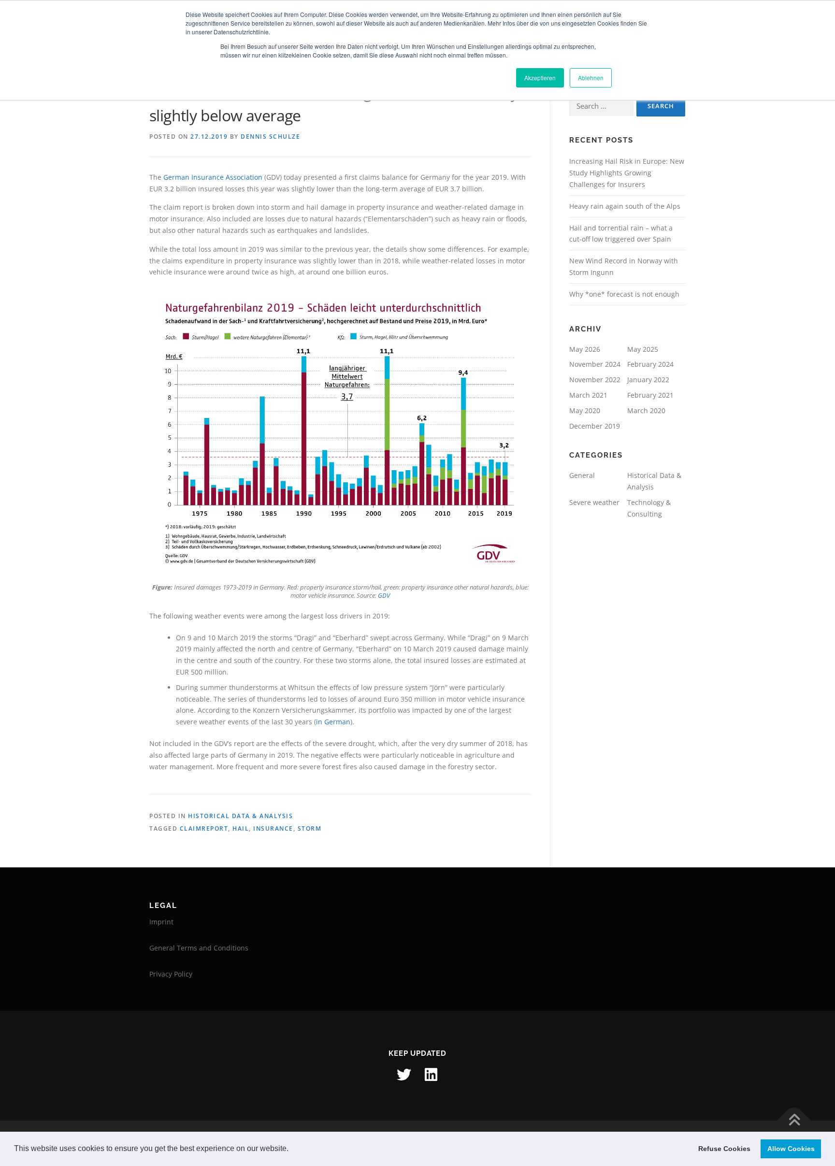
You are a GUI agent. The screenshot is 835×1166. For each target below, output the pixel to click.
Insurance (273, 828)
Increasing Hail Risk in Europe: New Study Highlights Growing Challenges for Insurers (626, 173)
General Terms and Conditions (198, 947)
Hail (240, 828)
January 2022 (648, 379)
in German (333, 721)
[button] (291, 1149)
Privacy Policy (170, 974)
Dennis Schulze (270, 136)
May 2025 (642, 349)
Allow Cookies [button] (791, 1148)
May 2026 (584, 349)
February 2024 (650, 364)
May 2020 (584, 410)
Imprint (161, 921)
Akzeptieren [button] (540, 77)
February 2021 (650, 395)
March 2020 (646, 410)
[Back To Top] (794, 1121)
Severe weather (594, 502)
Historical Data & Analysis (240, 816)
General (582, 475)
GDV (384, 595)
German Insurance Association (212, 177)
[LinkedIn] (431, 1074)
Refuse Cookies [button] (724, 1148)
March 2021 (588, 395)
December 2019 (594, 426)
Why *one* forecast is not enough (624, 294)
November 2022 (594, 379)
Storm (310, 828)
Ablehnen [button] (591, 77)
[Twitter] (404, 1074)
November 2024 (594, 364)
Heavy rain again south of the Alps (624, 206)
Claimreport (204, 828)
